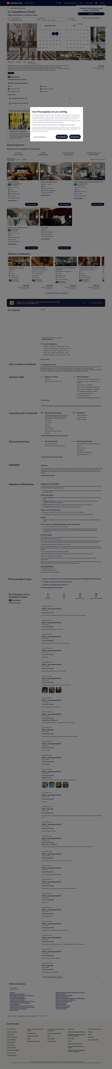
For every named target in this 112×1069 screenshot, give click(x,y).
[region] (56, 124)
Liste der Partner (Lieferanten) (40, 131)
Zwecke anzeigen (40, 137)
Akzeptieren (75, 137)
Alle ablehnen (61, 137)
